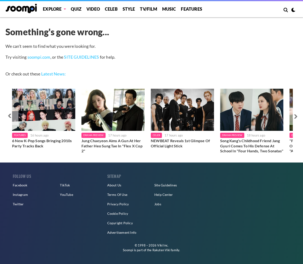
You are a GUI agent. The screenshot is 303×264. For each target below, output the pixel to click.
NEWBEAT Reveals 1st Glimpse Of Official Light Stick (180, 143)
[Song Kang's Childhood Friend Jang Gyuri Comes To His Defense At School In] (251, 110)
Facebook (20, 185)
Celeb (111, 9)
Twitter (18, 204)
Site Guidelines (165, 185)
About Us (114, 185)
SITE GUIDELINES (81, 57)
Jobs (157, 204)
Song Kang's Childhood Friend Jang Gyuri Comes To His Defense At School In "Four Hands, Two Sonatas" (251, 145)
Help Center (163, 195)
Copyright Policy (120, 223)
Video (93, 9)
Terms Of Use (117, 195)
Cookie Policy (117, 213)
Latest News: (53, 73)
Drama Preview (93, 135)
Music (169, 9)
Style (129, 9)
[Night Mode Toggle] (293, 10)
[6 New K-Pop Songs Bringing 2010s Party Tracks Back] (43, 110)
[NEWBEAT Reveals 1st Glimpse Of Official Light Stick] (182, 110)
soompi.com (38, 57)
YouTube (66, 195)
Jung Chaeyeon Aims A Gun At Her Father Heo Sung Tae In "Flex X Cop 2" (112, 145)
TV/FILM (148, 9)
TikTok (65, 185)
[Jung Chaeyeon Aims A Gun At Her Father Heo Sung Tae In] (113, 110)
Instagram (20, 195)
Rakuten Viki (161, 250)
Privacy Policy (118, 204)
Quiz (76, 9)
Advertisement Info (122, 232)
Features (191, 9)
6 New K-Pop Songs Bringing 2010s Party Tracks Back (42, 143)
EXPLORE (52, 9)
